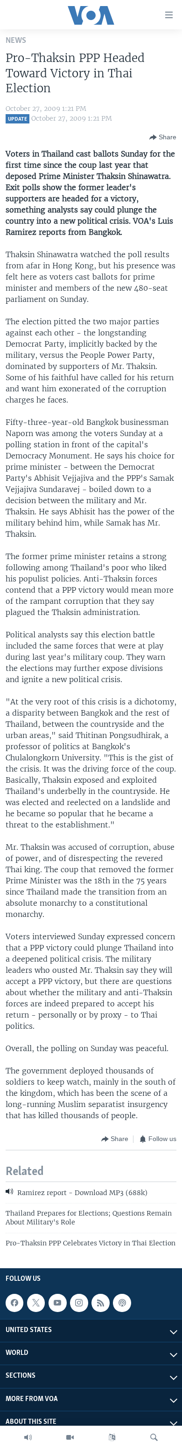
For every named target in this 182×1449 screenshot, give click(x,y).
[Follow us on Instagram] (79, 1303)
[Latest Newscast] (28, 1437)
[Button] (162, 137)
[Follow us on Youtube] (57, 1303)
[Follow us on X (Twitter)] (36, 1303)
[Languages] (112, 1437)
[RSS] (100, 1303)
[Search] (154, 1437)
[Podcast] (122, 1303)
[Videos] (70, 1437)
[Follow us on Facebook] (14, 1303)
